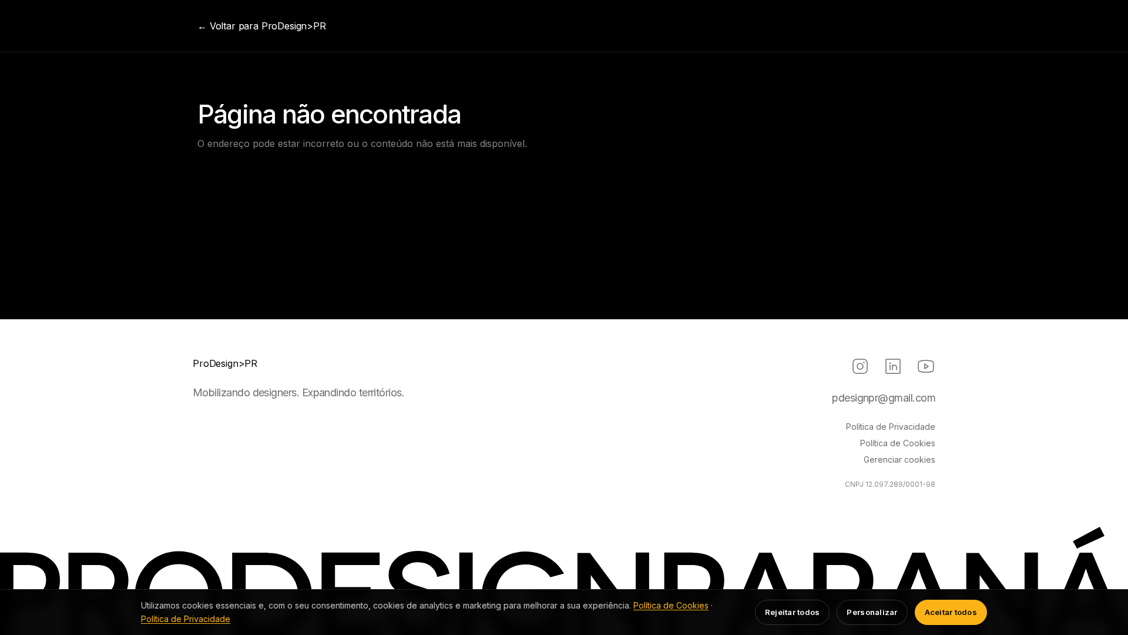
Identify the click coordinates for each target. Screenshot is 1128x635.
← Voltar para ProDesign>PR (261, 26)
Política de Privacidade (890, 427)
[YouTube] (925, 366)
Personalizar (872, 612)
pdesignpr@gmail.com (883, 398)
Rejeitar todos (792, 612)
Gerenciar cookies (899, 459)
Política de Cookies (897, 443)
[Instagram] (860, 366)
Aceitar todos (951, 612)
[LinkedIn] (893, 366)
